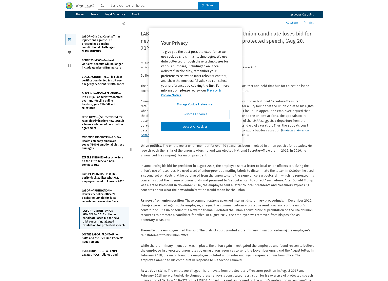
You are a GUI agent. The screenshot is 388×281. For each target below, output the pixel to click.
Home (80, 14)
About (135, 14)
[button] (70, 39)
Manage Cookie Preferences (195, 104)
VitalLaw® (85, 6)
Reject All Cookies (195, 114)
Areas (94, 14)
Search (210, 5)
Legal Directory (115, 14)
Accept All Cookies (195, 126)
